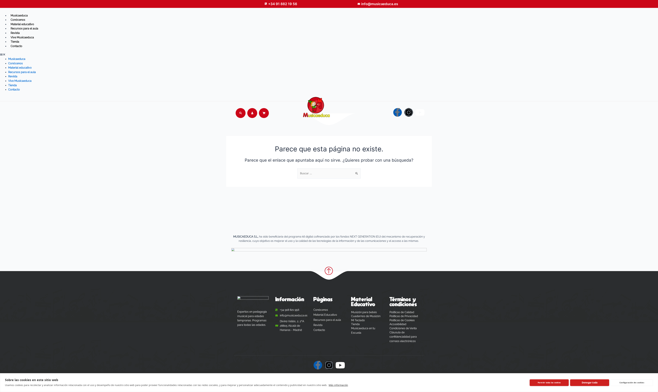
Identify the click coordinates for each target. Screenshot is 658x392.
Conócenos (18, 19)
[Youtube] (420, 112)
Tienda (15, 41)
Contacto (16, 46)
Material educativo (22, 24)
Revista (15, 33)
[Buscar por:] (329, 173)
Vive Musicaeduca (22, 37)
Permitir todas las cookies (549, 382)
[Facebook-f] (397, 112)
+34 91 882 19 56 (282, 4)
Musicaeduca (19, 15)
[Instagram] (408, 112)
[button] (329, 54)
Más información (338, 385)
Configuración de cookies (631, 382)
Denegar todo (590, 382)
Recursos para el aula (24, 28)
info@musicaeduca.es (379, 4)
